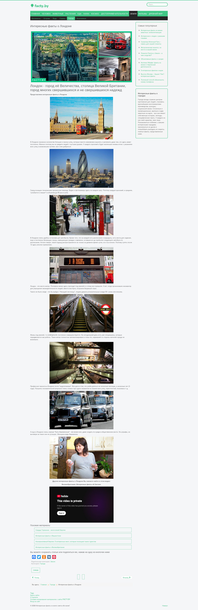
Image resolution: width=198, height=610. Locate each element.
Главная (35, 13)
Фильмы (143, 13)
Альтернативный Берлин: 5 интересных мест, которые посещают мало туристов (66, 541)
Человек (46, 13)
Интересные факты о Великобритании (50, 547)
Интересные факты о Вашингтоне (48, 535)
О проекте (34, 597)
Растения (70, 13)
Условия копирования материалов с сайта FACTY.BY (50, 599)
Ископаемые (81, 18)
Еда (79, 13)
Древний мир (156, 13)
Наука (86, 13)
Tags (32, 593)
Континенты (36, 18)
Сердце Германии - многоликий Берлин (51, 530)
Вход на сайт (35, 601)
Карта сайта (34, 595)
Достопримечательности (114, 13)
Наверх (165, 605)
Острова (47, 18)
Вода (55, 18)
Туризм (35, 570)
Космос (95, 13)
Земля (133, 13)
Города (71, 18)
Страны (62, 18)
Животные (57, 13)
